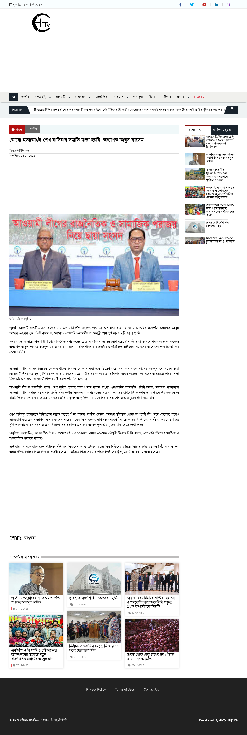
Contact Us (151, 689)
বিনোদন (153, 97)
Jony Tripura (228, 720)
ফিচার (167, 97)
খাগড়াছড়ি (41, 97)
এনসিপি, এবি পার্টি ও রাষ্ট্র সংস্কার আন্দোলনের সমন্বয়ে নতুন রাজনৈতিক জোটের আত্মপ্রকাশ (34, 655)
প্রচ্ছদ (19, 129)
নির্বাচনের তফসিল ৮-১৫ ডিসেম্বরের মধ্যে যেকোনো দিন (93, 648)
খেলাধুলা (138, 97)
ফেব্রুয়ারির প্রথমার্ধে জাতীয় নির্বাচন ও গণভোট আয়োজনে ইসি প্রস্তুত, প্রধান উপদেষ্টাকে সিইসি (151, 602)
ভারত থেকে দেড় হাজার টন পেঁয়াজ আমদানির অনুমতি (150, 657)
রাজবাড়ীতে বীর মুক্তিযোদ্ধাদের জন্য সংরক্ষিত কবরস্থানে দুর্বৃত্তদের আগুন (217, 175)
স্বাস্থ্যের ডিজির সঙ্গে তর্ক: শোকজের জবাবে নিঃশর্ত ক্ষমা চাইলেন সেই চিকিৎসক (64, 110)
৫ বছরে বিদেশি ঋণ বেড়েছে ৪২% (93, 598)
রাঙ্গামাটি (61, 97)
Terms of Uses (125, 689)
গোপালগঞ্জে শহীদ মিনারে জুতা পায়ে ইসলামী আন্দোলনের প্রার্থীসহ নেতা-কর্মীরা (221, 210)
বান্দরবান (80, 97)
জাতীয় (25, 97)
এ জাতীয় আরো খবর (24, 557)
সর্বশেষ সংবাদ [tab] (195, 130)
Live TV (199, 97)
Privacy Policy (96, 689)
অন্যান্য (181, 97)
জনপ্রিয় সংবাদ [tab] (222, 130)
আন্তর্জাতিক (101, 97)
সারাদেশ (119, 97)
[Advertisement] (123, 61)
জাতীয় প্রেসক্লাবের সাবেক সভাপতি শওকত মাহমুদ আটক (138, 110)
